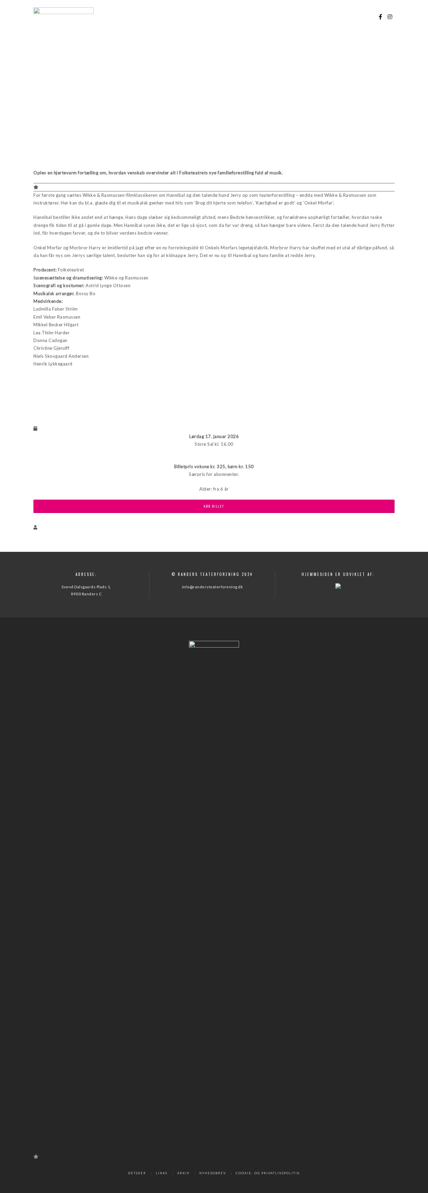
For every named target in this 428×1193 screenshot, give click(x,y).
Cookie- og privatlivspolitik (268, 1173)
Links (162, 1173)
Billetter (227, 17)
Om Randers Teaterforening (137, 17)
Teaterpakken (260, 17)
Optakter (292, 17)
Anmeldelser (324, 17)
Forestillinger (193, 17)
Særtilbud (357, 17)
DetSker (137, 1173)
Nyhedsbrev (212, 1173)
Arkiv (183, 1173)
